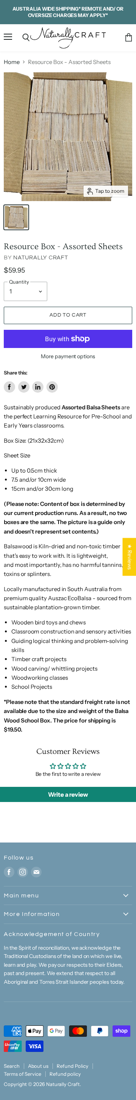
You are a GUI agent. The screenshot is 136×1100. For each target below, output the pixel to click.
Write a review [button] (68, 794)
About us (38, 1066)
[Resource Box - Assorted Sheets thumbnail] (16, 217)
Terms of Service (22, 1074)
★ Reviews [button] (129, 557)
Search (12, 1066)
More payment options (68, 356)
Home (12, 62)
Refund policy (65, 1074)
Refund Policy (72, 1066)
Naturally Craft (40, 258)
